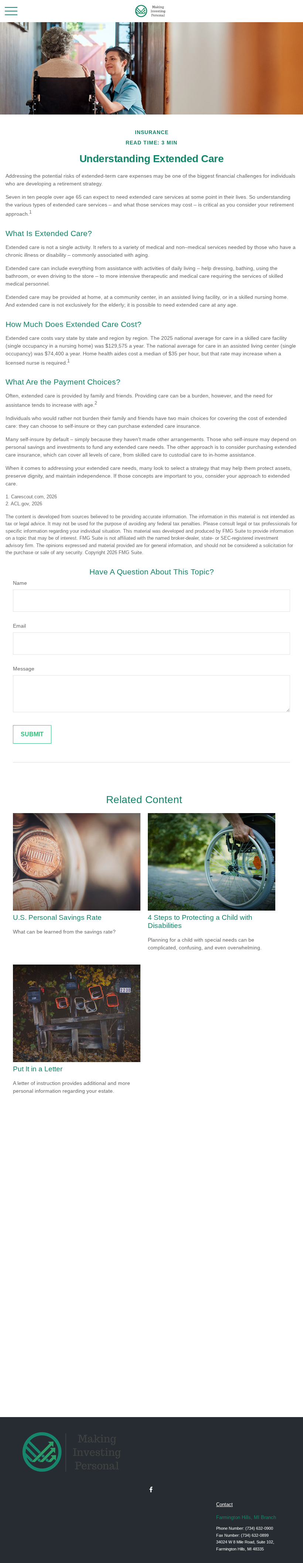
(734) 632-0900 (259, 1528)
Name (20, 583)
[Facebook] (151, 1489)
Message (23, 669)
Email (19, 626)
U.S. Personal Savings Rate (57, 917)
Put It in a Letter (37, 1069)
